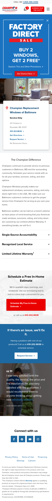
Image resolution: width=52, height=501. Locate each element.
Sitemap (20, 460)
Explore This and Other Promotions (25, 66)
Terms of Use (28, 457)
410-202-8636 (16, 131)
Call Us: (26, 2)
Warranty (28, 481)
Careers (31, 460)
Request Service (17, 139)
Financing (42, 457)
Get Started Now (24, 73)
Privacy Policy (11, 457)
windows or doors (22, 399)
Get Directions (16, 135)
